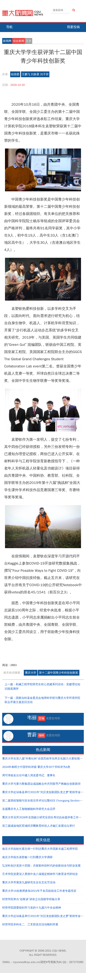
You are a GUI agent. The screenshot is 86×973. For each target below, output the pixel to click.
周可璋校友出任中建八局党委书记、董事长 (28, 775)
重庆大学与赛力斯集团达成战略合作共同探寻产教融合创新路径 (41, 783)
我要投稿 (73, 27)
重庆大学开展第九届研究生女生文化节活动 (28, 882)
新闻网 (7, 41)
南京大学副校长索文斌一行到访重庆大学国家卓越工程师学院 (40, 849)
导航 (9, 27)
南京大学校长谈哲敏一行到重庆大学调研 (27, 857)
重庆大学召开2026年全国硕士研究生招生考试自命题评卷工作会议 (43, 817)
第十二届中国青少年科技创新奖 (58, 672)
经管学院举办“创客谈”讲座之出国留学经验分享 (31, 899)
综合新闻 (18, 41)
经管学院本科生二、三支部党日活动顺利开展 (30, 924)
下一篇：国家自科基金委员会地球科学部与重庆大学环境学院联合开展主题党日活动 (42, 700)
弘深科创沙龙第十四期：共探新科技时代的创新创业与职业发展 (41, 865)
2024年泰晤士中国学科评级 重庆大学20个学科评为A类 (36, 767)
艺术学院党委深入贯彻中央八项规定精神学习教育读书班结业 (40, 874)
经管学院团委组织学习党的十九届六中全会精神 (31, 907)
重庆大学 (30, 672)
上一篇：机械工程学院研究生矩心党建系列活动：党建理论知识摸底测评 (42, 686)
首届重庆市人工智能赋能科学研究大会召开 (28, 809)
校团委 (15, 74)
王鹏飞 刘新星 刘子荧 (35, 74)
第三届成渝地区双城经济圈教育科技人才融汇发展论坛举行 (38, 826)
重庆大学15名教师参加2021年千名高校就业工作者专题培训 (39, 891)
